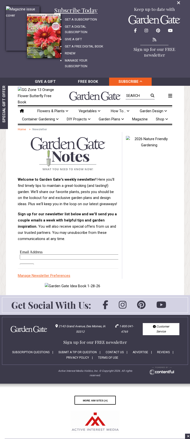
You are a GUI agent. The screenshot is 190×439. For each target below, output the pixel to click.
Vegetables (88, 111)
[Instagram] (122, 307)
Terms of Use (108, 357)
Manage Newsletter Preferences (44, 275)
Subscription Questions (30, 352)
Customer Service (162, 329)
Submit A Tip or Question (77, 352)
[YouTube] (161, 307)
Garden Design (152, 111)
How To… (119, 111)
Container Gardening (39, 119)
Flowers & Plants (51, 111)
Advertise (140, 352)
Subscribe (129, 81)
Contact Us (115, 352)
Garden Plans (110, 119)
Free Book (88, 81)
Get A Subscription (81, 19)
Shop (160, 119)
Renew (70, 53)
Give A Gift (73, 39)
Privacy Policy (77, 357)
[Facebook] (105, 307)
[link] (37, 96)
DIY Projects (77, 119)
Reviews (163, 352)
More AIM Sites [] (95, 400)
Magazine (140, 119)
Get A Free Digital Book (84, 46)
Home (22, 129)
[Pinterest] (141, 307)
